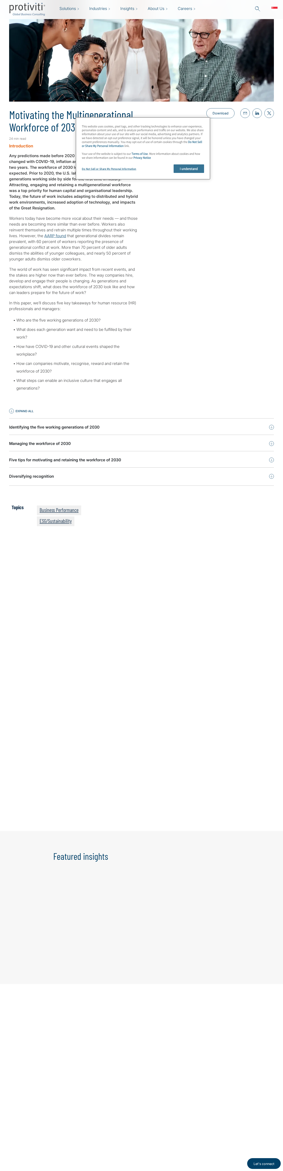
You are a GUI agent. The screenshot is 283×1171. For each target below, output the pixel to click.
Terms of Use (140, 153)
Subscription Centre (117, 1117)
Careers (80, 1129)
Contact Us (83, 1140)
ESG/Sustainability (56, 521)
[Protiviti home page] (31, 1122)
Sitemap (106, 1129)
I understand (189, 169)
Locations (82, 1152)
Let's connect (264, 1164)
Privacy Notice (142, 157)
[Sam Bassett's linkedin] (84, 816)
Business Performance (59, 510)
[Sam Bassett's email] (75, 816)
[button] (21, 411)
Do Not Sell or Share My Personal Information (109, 169)
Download (221, 113)
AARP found (55, 235)
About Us (82, 1117)
